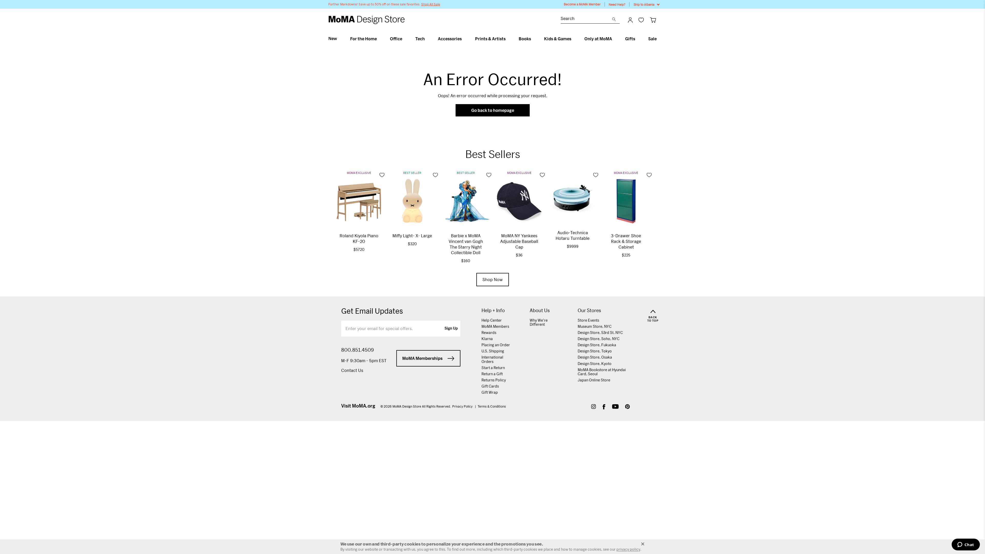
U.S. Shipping (492, 351)
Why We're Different (539, 322)
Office (396, 38)
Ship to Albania (644, 4)
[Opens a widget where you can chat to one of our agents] (965, 545)
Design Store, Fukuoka (597, 345)
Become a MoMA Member (582, 4)
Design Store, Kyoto (595, 363)
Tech (420, 38)
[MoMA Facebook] (604, 407)
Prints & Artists (490, 38)
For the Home (363, 38)
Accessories (450, 38)
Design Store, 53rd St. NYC (600, 332)
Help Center (491, 320)
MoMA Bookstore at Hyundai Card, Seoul (602, 372)
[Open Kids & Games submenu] (573, 38)
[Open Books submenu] (533, 38)
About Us (540, 310)
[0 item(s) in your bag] (653, 20)
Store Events (588, 320)
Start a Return (493, 367)
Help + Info (493, 310)
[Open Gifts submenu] (637, 38)
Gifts (630, 38)
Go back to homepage (492, 110)
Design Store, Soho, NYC (598, 339)
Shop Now (492, 279)
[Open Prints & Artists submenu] (507, 38)
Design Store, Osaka (595, 357)
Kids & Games (557, 38)
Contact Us (352, 370)
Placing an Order (495, 345)
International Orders (492, 359)
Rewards (488, 332)
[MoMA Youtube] (615, 407)
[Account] (630, 20)
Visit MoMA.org (358, 406)
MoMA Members (495, 326)
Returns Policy (493, 380)
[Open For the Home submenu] (379, 38)
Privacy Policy (462, 406)
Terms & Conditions (492, 406)
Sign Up (451, 328)
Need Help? (617, 4)
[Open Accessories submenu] (464, 38)
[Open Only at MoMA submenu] (614, 38)
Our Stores (589, 310)
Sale (652, 38)
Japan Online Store (594, 380)
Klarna (487, 339)
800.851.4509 (357, 350)
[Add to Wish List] (382, 175)
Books (525, 38)
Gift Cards (490, 386)
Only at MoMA (598, 38)
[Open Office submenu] (404, 38)
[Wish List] (641, 20)
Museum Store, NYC (595, 326)
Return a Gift (492, 374)
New (332, 38)
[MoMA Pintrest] (627, 407)
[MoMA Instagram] (593, 407)
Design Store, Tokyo (595, 351)
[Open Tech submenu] (427, 38)
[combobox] (586, 19)
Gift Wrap (489, 392)
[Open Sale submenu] (659, 38)
